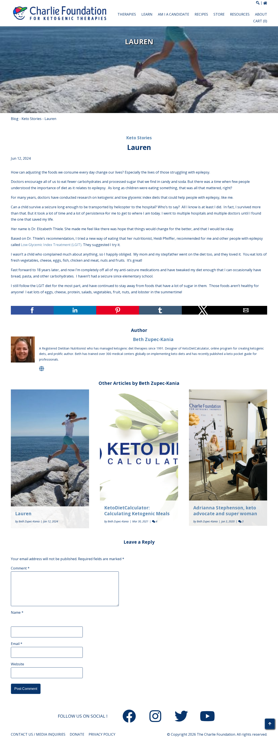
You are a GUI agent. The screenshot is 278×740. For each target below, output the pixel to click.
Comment (20, 568)
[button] (190, 17)
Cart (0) (260, 21)
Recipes (201, 14)
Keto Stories (31, 118)
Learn (146, 14)
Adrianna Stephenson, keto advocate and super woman (225, 511)
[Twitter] (181, 717)
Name (17, 612)
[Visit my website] (41, 368)
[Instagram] (155, 717)
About (261, 14)
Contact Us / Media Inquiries (38, 734)
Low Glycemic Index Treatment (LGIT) (51, 244)
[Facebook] (129, 717)
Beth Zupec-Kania (153, 339)
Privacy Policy (102, 734)
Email (16, 643)
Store (219, 14)
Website (17, 664)
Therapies (126, 14)
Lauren (23, 513)
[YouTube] (207, 717)
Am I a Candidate (173, 14)
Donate (77, 734)
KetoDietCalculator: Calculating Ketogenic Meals (137, 511)
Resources (240, 14)
